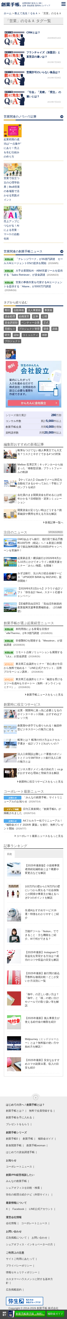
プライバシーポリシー (19, 1265)
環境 (46, 328)
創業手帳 (28, 1138)
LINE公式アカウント (41, 1208)
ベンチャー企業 (30, 322)
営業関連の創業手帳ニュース (23, 251)
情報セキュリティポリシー (21, 1272)
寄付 (7, 310)
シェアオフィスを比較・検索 (23, 1187)
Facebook (18, 1208)
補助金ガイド (55, 1313)
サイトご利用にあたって (20, 1258)
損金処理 (10, 316)
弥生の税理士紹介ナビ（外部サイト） (28, 1194)
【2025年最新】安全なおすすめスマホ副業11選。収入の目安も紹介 (42, 1064)
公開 (44, 316)
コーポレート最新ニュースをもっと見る (39, 835)
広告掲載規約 (14, 1289)
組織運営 (24, 316)
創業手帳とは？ (15, 1110)
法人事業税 (34, 310)
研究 (7, 334)
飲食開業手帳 (14, 1145)
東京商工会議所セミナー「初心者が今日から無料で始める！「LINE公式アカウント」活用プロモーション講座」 (33, 667)
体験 (44, 334)
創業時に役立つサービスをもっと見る (41, 781)
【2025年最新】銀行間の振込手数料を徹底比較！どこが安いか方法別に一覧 (42, 977)
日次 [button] (9, 854)
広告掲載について (16, 1237)
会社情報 (11, 1223)
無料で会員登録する (40, 1110)
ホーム (8, 13)
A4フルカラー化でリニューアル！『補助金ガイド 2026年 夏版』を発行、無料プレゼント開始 (33, 824)
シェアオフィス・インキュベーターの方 (29, 1244)
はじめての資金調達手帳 (20, 1152)
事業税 (48, 310)
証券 (35, 316)
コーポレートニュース (19, 1166)
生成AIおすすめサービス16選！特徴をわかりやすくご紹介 (42, 914)
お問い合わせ (39, 1237)
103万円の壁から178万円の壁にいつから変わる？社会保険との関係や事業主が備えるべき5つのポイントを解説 (42, 892)
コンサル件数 (13, 420)
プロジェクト (12, 341)
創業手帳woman (35, 1145)
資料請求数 (12, 432)
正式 (46, 322)
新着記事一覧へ (54, 522)
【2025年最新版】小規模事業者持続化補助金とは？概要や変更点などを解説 (42, 869)
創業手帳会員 (13, 426)
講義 (55, 328)
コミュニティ (30, 334)
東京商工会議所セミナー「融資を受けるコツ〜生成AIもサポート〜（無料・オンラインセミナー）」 (33, 683)
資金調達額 (11, 322)
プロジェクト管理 (29, 328)
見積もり (10, 328)
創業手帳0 (12, 1138)
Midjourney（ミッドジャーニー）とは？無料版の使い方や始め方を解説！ (42, 1043)
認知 (16, 334)
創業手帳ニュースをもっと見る (45, 694)
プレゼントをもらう (17, 1124)
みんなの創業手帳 (16, 1180)
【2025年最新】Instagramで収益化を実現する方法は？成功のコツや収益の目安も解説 (42, 956)
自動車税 (19, 310)
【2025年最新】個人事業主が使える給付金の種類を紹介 (42, 1020)
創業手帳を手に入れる (19, 1117)
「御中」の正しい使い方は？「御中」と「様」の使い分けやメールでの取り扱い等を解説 (42, 1000)
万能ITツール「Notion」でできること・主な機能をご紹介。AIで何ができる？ (41, 935)
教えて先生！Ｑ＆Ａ (26, 13)
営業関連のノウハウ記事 (20, 116)
